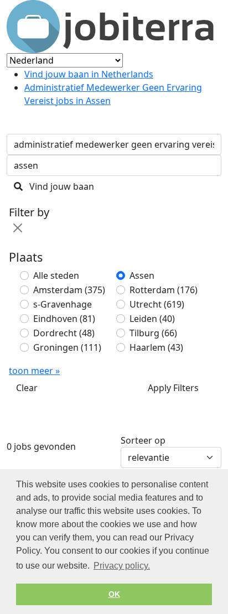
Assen (141, 275)
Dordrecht (64, 333)
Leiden (152, 319)
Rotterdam (163, 290)
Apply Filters (173, 388)
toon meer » (34, 371)
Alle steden (56, 275)
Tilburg (153, 333)
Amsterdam (69, 290)
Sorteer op (143, 440)
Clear (27, 388)
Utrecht (156, 304)
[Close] (18, 228)
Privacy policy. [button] (122, 565)
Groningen (67, 347)
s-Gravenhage (62, 304)
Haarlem (156, 347)
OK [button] (114, 594)
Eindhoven (64, 319)
